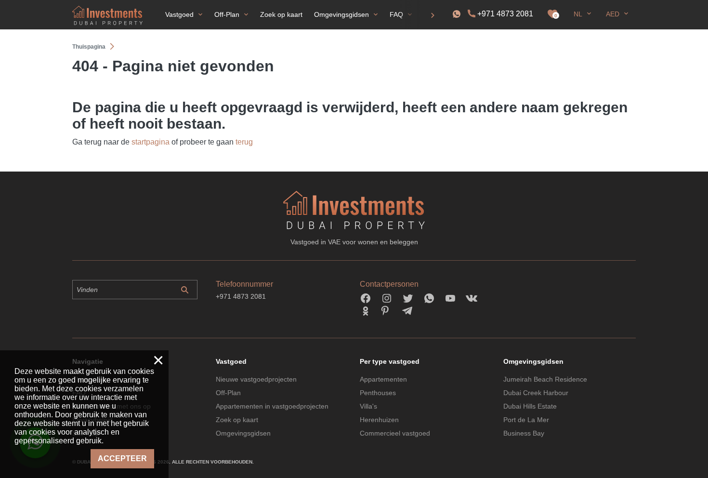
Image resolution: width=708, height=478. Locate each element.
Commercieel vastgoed (395, 433)
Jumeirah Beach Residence (545, 379)
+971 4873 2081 (505, 14)
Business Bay (523, 433)
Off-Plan (228, 393)
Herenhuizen (379, 420)
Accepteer (122, 458)
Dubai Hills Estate (530, 406)
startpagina (150, 142)
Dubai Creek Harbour (535, 393)
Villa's (368, 406)
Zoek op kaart (237, 420)
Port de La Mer (526, 420)
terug (244, 142)
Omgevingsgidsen (243, 433)
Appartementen (383, 379)
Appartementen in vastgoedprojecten (272, 406)
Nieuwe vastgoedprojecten (256, 379)
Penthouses (378, 393)
